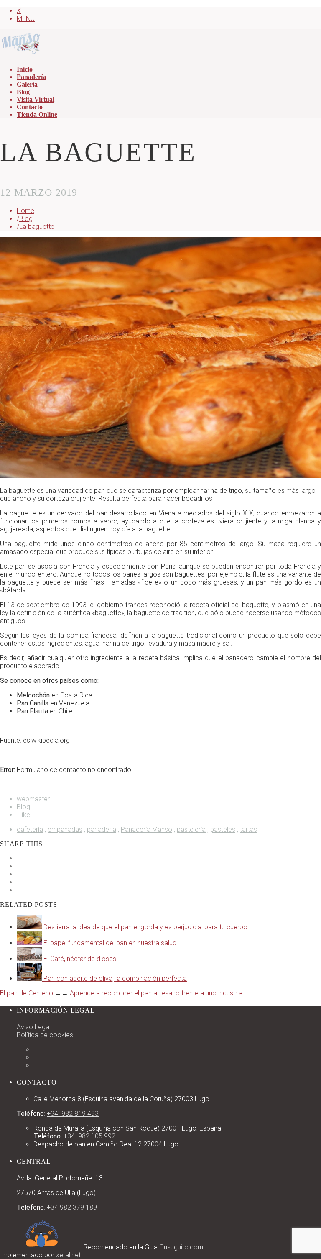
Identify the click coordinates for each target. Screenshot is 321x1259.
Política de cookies (45, 1035)
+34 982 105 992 (89, 1136)
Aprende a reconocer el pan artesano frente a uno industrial (157, 993)
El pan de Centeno (26, 993)
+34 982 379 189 (72, 1207)
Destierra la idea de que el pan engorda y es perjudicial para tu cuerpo (145, 927)
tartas (248, 829)
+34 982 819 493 (73, 1114)
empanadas (65, 829)
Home (25, 211)
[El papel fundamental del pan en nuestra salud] (30, 943)
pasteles (222, 829)
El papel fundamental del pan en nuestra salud (109, 943)
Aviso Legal (34, 1027)
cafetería (30, 829)
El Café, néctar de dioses (79, 959)
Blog (26, 219)
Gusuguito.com (181, 1247)
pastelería (191, 829)
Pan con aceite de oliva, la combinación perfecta (115, 978)
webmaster (33, 799)
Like (23, 815)
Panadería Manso (146, 829)
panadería (101, 829)
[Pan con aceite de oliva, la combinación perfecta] (30, 978)
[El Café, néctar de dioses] (30, 959)
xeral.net (68, 1255)
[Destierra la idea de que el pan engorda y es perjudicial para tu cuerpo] (30, 927)
